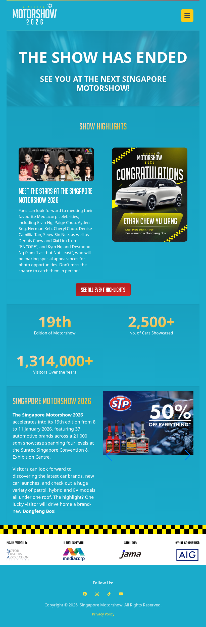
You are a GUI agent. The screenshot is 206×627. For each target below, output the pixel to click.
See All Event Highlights (103, 290)
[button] (109, 455)
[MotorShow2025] (35, 16)
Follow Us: (103, 583)
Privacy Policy (103, 614)
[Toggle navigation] (187, 15)
